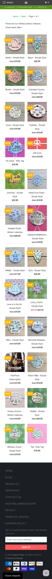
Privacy (10, 510)
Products (12, 484)
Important (12, 490)
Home (9, 471)
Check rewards (12, 575)
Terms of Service (17, 517)
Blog (8, 477)
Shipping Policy (15, 523)
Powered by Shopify (14, 558)
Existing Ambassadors (20, 503)
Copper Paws (18, 554)
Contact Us (13, 497)
